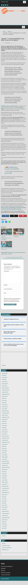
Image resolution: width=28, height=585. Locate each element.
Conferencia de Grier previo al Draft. (14, 257)
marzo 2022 (4, 480)
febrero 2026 (5, 383)
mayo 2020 (4, 526)
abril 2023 (4, 452)
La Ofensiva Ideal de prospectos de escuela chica (14, 258)
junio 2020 (4, 524)
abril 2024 (4, 427)
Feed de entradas (6, 545)
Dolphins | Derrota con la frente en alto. (6, 248)
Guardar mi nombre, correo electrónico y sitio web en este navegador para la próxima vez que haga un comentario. (12, 300)
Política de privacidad (5, 572)
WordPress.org (5, 549)
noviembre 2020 (5, 513)
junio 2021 (4, 498)
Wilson (4, 106)
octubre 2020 (5, 515)
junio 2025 (4, 400)
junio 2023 (4, 448)
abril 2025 (4, 402)
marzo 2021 (4, 505)
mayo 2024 (4, 425)
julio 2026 (4, 375)
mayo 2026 (4, 377)
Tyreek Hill (10, 254)
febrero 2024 (5, 431)
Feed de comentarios (6, 547)
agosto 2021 (4, 494)
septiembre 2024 (5, 417)
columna (9, 31)
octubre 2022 (5, 465)
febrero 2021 (5, 507)
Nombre (6, 284)
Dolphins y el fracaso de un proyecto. (18, 236)
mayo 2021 (4, 501)
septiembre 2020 (5, 517)
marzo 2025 (4, 404)
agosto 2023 (4, 444)
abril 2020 (4, 528)
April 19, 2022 (8, 173)
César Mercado (7, 42)
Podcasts (3, 570)
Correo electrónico (8, 288)
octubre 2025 (5, 392)
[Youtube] (4, 5)
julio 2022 (4, 471)
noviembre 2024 (5, 413)
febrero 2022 (5, 482)
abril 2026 (4, 379)
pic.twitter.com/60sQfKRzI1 (11, 169)
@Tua (8, 167)
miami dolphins (15, 252)
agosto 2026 (4, 373)
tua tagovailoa (4, 254)
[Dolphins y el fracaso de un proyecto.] (18, 231)
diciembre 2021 (5, 486)
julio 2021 (4, 496)
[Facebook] (7, 5)
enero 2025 (4, 408)
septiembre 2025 (5, 394)
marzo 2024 (4, 429)
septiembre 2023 (5, 442)
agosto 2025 (4, 396)
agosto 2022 (4, 469)
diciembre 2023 (5, 436)
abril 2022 (4, 478)
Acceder (4, 543)
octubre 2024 (5, 415)
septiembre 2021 (5, 492)
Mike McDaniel (22, 252)
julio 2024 (4, 421)
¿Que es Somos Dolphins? (7, 566)
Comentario (7, 271)
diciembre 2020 (5, 511)
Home (4, 31)
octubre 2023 (5, 440)
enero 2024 (4, 434)
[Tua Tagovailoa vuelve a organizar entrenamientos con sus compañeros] (6, 231)
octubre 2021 (5, 490)
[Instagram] (2, 5)
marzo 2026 (4, 381)
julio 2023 (4, 446)
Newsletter (3, 568)
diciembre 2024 (5, 411)
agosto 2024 (4, 419)
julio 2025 (4, 398)
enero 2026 (4, 385)
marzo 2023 (4, 455)
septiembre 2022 (5, 467)
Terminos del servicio (5, 574)
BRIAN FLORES (8, 252)
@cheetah (14, 167)
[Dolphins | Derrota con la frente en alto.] (6, 244)
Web (5, 293)
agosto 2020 (4, 519)
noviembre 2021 (5, 488)
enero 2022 (4, 484)
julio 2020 (4, 521)
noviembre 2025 (5, 390)
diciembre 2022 (5, 461)
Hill (1, 106)
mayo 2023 (4, 450)
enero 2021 (4, 509)
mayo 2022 (4, 475)
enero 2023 (4, 459)
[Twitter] (6, 5)
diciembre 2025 (5, 388)
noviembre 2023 (5, 438)
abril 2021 (4, 503)
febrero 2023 (5, 457)
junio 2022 (4, 473)
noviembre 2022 (5, 463)
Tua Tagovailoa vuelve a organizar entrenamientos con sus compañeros (6, 237)
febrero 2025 (5, 406)
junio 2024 (4, 423)
